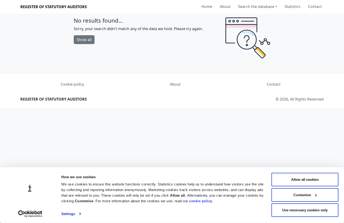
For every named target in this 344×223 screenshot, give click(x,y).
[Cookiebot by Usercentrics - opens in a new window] (30, 213)
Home (206, 6)
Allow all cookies (305, 179)
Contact (315, 6)
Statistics (292, 6)
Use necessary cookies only (305, 210)
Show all (84, 39)
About (225, 6)
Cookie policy (72, 84)
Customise (302, 195)
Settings (68, 214)
